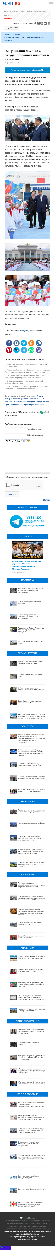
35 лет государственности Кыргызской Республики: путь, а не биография (32, 957)
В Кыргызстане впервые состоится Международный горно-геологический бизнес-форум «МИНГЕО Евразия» (32, 898)
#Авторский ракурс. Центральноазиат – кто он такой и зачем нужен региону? (32, 1083)
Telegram (49, 23)
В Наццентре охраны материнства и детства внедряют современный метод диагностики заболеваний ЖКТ (31, 1157)
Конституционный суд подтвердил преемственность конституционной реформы (31, 984)
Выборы (7, 11)
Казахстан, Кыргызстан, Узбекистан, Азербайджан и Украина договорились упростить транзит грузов (27, 371)
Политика (16, 34)
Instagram (46, 23)
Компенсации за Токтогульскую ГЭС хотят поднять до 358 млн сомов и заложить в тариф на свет (31, 851)
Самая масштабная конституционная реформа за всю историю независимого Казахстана (27, 387)
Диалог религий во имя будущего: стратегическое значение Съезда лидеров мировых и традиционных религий (30, 752)
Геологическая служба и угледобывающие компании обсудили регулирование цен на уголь (32, 885)
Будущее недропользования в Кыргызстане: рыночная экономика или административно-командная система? (31, 912)
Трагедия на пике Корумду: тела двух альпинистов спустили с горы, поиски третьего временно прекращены (31, 716)
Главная (7, 34)
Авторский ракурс (19, 11)
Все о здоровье (10, 15)
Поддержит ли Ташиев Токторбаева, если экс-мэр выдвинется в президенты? (31, 630)
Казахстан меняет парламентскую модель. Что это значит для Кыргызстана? (30, 590)
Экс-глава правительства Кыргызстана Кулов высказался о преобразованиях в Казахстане (25, 376)
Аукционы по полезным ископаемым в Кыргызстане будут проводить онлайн (32, 811)
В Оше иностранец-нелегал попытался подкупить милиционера (31, 689)
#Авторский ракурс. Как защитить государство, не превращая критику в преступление (31, 1071)
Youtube (42, 23)
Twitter (35, 23)
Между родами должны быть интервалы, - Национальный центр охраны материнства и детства (31, 1117)
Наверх (46, 500)
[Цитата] (22, 440)
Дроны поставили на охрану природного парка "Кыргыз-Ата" (29, 764)
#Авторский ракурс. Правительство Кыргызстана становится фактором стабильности (31, 1031)
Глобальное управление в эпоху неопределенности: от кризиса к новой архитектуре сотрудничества (31, 997)
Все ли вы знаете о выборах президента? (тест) (28, 1177)
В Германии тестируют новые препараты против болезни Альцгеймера (29, 1144)
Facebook (38, 23)
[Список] (25, 440)
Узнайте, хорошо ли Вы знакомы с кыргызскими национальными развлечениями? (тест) (30, 1204)
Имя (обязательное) (34, 429)
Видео (29, 11)
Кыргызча (8, 19)
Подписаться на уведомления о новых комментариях (27, 477)
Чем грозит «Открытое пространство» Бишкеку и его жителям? (32, 1010)
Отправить (12, 494)
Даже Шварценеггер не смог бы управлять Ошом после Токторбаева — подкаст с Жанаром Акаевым (26, 565)
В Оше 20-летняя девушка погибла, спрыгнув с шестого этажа (31, 662)
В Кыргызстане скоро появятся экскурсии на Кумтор (29, 923)
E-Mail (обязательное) (35, 435)
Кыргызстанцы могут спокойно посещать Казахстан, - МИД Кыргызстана (29, 616)
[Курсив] (9, 440)
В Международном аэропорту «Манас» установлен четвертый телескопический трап (30, 838)
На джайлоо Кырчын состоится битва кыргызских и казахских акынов (31, 790)
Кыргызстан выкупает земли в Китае (31, 823)
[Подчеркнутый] (12, 440)
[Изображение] (18, 440)
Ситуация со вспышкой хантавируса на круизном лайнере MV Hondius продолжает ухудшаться (31, 1130)
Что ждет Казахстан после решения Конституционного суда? (31, 970)
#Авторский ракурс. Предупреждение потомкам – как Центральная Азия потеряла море (31, 1057)
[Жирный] (6, 440)
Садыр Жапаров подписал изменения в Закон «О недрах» (32, 937)
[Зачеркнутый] (15, 440)
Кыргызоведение (39, 11)
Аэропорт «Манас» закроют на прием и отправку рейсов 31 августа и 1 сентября (32, 864)
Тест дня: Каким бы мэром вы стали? (31, 1189)
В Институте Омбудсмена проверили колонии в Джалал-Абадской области (31, 777)
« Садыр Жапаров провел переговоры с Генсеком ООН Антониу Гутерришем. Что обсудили (24, 399)
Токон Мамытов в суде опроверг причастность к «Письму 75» (29, 702)
